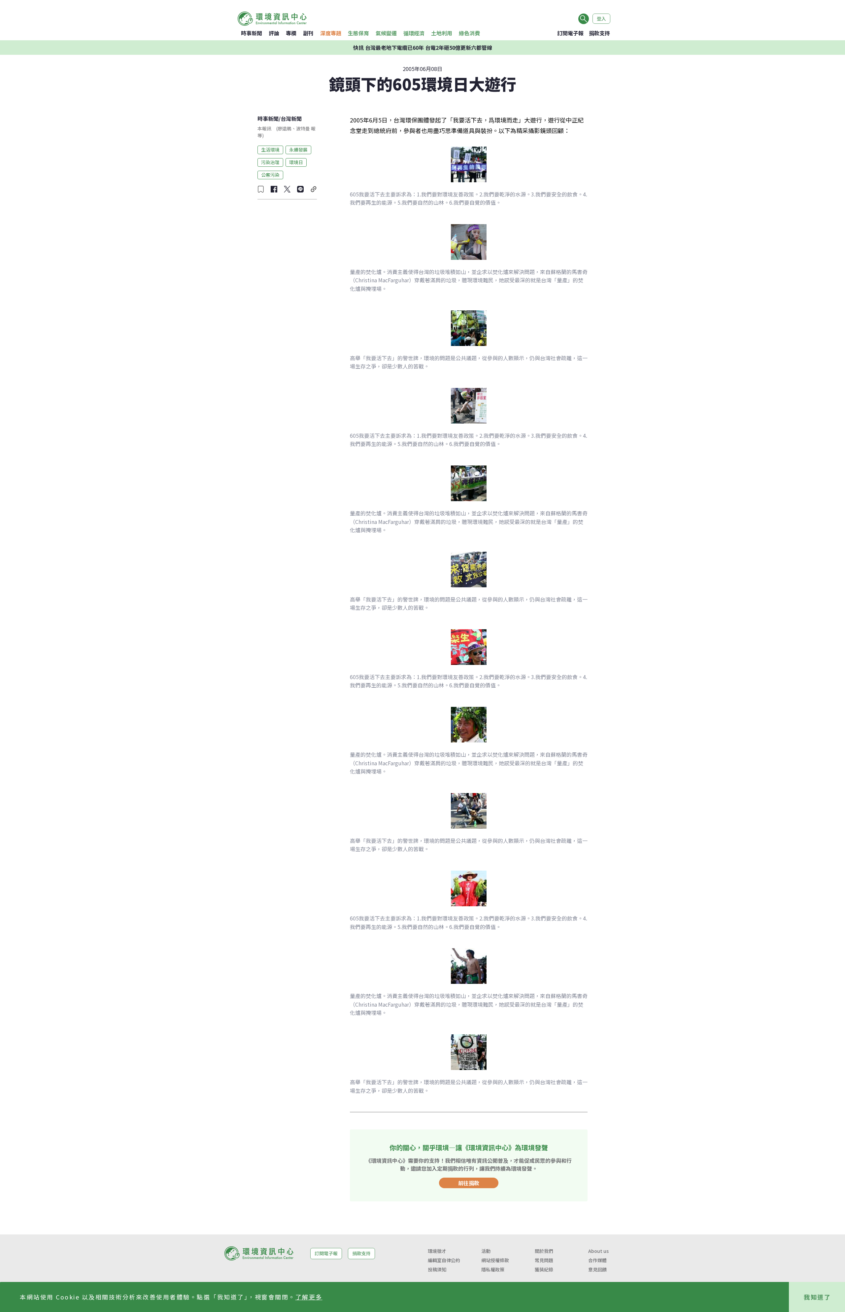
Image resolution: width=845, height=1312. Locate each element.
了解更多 (308, 1297)
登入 (601, 18)
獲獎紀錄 (544, 1269)
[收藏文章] (260, 189)
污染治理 (270, 162)
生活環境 (270, 149)
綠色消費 (469, 33)
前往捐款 (468, 1183)
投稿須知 (437, 1269)
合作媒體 (597, 1260)
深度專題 (330, 33)
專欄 (291, 33)
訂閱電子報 (570, 33)
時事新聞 (251, 33)
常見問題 (544, 1260)
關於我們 (544, 1251)
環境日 (296, 162)
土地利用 (441, 33)
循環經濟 (413, 33)
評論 (274, 33)
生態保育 (358, 33)
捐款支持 (599, 33)
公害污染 (270, 174)
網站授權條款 (495, 1260)
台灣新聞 (291, 118)
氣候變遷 (386, 33)
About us (598, 1251)
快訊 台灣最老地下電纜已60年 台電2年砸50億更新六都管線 (422, 48)
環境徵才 (437, 1251)
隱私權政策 (492, 1269)
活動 (485, 1251)
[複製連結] (313, 189)
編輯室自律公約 (444, 1260)
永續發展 (298, 149)
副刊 (308, 33)
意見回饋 (597, 1269)
